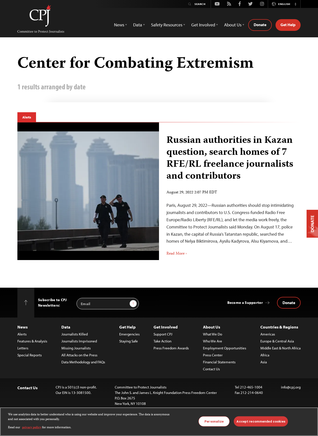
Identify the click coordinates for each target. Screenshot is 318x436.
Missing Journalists (76, 348)
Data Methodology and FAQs (83, 362)
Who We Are (212, 341)
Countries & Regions (279, 326)
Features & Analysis (32, 341)
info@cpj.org (291, 387)
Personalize (214, 421)
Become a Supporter (245, 302)
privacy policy (31, 427)
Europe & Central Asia (277, 341)
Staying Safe (128, 341)
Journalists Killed (74, 334)
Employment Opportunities (224, 348)
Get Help (288, 24)
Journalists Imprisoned (79, 341)
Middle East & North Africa (280, 348)
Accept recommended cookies (261, 421)
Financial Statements (219, 362)
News (22, 326)
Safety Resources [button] (166, 25)
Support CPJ (163, 334)
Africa (264, 355)
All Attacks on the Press (79, 355)
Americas (267, 334)
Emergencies (129, 334)
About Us (211, 326)
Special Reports (29, 355)
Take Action (162, 341)
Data (65, 326)
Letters (22, 348)
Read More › (176, 254)
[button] (295, 4)
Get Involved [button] (203, 25)
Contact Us (211, 369)
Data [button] (137, 25)
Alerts (26, 117)
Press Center (213, 355)
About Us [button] (232, 25)
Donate (260, 24)
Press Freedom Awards (171, 348)
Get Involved (166, 326)
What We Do (212, 334)
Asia (263, 362)
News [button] (119, 25)
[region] (159, 421)
